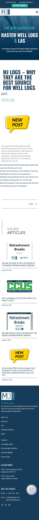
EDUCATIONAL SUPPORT (9, 448)
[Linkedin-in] (9, 505)
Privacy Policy (5, 457)
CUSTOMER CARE (7, 444)
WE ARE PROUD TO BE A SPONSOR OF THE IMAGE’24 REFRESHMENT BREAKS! (19, 334)
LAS (2, 425)
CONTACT (4, 440)
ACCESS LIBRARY (7, 452)
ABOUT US (4, 417)
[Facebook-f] (2, 505)
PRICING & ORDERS (7, 430)
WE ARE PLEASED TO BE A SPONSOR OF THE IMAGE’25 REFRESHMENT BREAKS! (18, 264)
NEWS (3, 434)
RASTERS (4, 421)
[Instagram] (6, 505)
